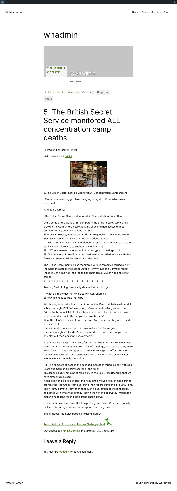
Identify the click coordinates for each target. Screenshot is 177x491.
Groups (87, 92)
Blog (102, 92)
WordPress (165, 482)
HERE (68, 156)
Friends (73, 92)
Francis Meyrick (70, 430)
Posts (48, 98)
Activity (49, 92)
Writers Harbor (14, 12)
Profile (60, 92)
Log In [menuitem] (8, 2)
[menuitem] (2, 2)
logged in (64, 451)
